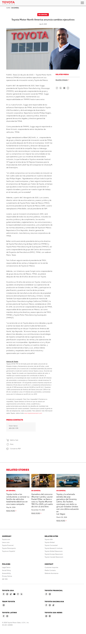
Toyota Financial (7, 545)
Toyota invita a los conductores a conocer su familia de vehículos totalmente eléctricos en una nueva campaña (17, 499)
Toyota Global (50, 542)
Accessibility (6, 573)
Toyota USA (49, 539)
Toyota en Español (8, 551)
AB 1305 (5, 579)
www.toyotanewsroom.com (33, 413)
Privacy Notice (7, 576)
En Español (15, 8)
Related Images (62, 80)
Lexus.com (6, 542)
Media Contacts (50, 570)
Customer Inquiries (51, 567)
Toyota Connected (51, 545)
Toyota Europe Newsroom (54, 554)
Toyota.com (6, 539)
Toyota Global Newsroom (54, 551)
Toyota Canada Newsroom (54, 557)
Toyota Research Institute (53, 548)
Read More (10, 511)
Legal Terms (6, 567)
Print (11, 444)
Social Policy (6, 570)
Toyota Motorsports (9, 548)
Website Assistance (51, 573)
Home (8, 8)
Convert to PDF (15, 448)
